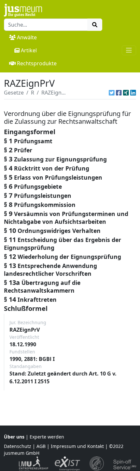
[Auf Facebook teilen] (119, 92)
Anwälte (27, 37)
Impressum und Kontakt (77, 446)
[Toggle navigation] (129, 50)
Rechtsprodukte (37, 63)
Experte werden (47, 437)
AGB (41, 446)
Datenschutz (17, 446)
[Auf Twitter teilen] (112, 92)
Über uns (14, 437)
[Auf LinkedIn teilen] (133, 92)
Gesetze (14, 92)
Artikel (29, 50)
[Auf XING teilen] (126, 92)
